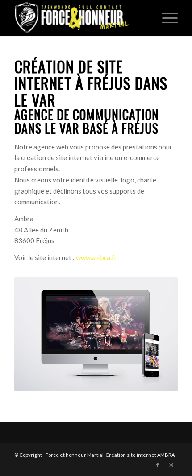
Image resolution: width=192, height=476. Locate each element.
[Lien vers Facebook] (157, 465)
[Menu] (165, 18)
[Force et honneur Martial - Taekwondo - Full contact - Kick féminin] (79, 18)
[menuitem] (165, 18)
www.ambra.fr (96, 257)
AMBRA (166, 455)
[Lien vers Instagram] (171, 465)
